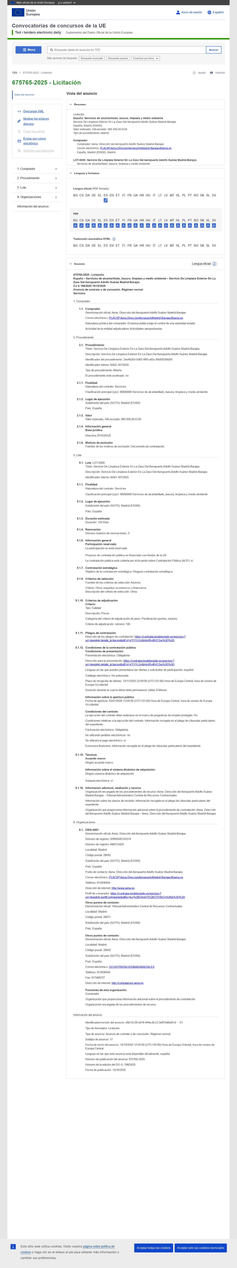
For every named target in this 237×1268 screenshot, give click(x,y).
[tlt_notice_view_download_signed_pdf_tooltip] (106, 200)
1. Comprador (26, 168)
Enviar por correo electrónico (34, 141)
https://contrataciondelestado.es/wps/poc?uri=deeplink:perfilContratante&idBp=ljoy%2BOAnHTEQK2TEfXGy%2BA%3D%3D (135, 895)
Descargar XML (33, 111)
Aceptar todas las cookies (154, 1247)
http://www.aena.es (123, 888)
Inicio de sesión (191, 12)
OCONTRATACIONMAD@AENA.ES (131, 966)
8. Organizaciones (29, 197)
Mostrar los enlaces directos (36, 121)
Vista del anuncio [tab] (24, 94)
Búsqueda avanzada (92, 58)
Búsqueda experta (118, 58)
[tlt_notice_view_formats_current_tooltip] (214, 264)
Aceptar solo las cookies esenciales (200, 1247)
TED (14, 72)
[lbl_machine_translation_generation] (114, 239)
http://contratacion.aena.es (127, 983)
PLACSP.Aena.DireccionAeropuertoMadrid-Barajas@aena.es (135, 148)
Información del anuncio (33, 206)
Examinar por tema (143, 58)
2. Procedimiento (28, 178)
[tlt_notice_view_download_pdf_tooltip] (75, 225)
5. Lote (21, 187)
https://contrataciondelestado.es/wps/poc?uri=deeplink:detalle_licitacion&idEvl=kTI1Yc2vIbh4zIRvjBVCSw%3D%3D (135, 638)
